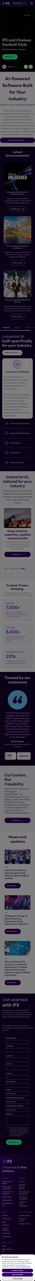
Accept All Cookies (17, 1270)
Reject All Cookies (17, 1274)
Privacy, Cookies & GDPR (23, 1267)
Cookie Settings (17, 1279)
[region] (17, 1267)
